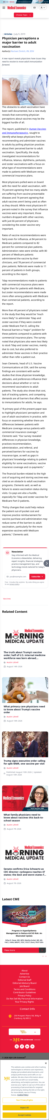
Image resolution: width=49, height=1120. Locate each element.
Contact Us (24, 976)
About (25, 970)
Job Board (24, 986)
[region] (24, 1090)
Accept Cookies (24, 1115)
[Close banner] (45, 3)
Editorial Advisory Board (24, 983)
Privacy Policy (24, 995)
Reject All (24, 1107)
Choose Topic (21, 15)
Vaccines (7, 598)
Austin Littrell (12, 662)
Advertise (24, 973)
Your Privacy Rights (24, 1001)
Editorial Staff (24, 980)
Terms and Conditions (24, 989)
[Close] (46, 1063)
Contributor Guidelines (24, 992)
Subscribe (35, 576)
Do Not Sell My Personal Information (24, 998)
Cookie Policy (22, 1095)
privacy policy (14, 584)
